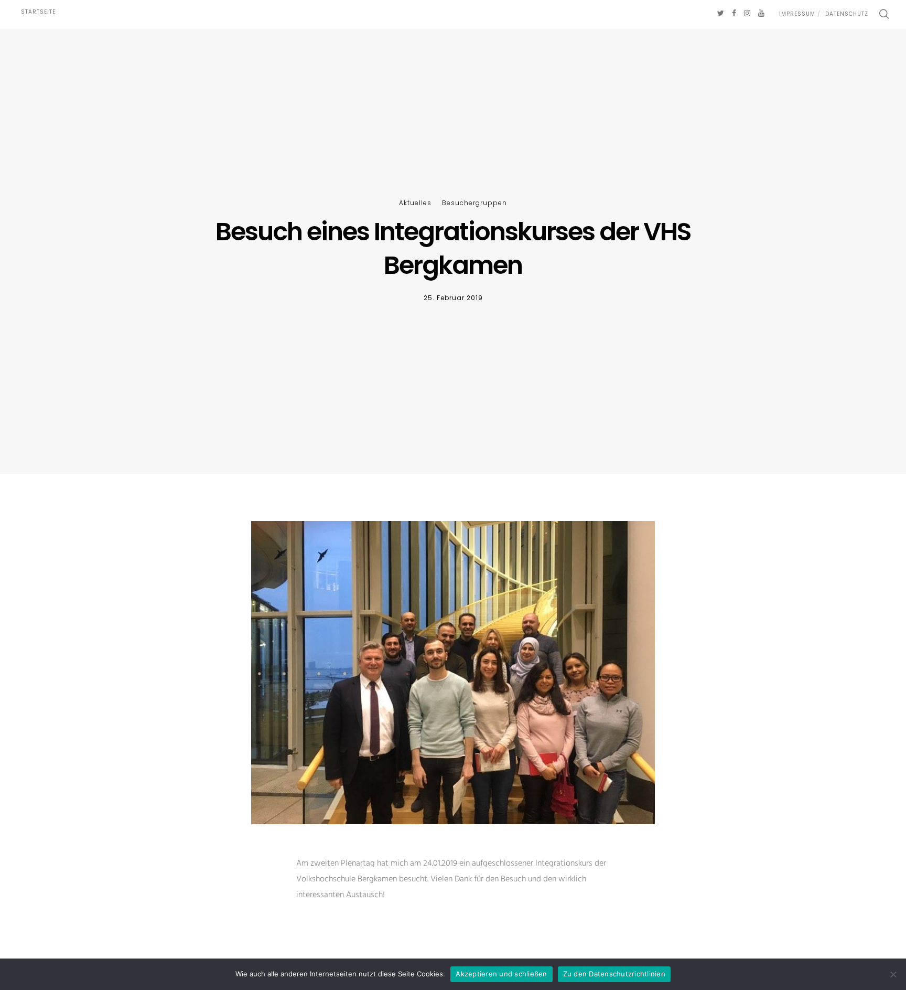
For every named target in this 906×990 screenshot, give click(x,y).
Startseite (38, 12)
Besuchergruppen (474, 202)
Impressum (797, 14)
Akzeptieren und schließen (501, 974)
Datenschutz (846, 14)
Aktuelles (415, 202)
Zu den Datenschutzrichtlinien (614, 974)
